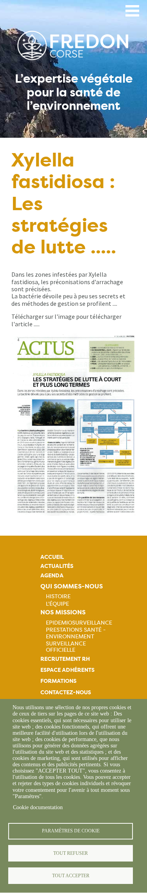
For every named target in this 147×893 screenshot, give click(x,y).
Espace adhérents (67, 670)
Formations (58, 681)
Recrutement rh (65, 659)
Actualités (56, 566)
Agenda (52, 575)
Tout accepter (70, 875)
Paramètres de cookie (71, 831)
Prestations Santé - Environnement (76, 633)
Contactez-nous (65, 692)
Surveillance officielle (66, 646)
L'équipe (57, 603)
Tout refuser (70, 853)
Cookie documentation (38, 807)
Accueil (52, 557)
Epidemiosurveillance (79, 622)
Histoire (58, 596)
